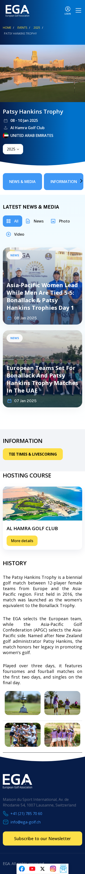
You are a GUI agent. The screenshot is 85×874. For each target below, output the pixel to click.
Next (74, 181)
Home (7, 28)
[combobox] (13, 149)
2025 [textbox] (11, 149)
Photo (64, 221)
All (16, 221)
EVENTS (22, 28)
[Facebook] (22, 869)
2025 (37, 28)
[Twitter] (42, 869)
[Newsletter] (63, 869)
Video (19, 234)
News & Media (22, 181)
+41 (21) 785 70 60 (26, 813)
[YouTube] (32, 869)
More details (22, 540)
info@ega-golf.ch (25, 822)
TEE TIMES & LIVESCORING (33, 454)
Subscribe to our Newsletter (42, 838)
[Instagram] (53, 869)
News (39, 221)
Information (64, 181)
